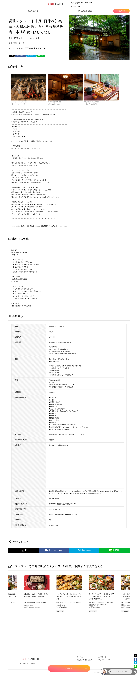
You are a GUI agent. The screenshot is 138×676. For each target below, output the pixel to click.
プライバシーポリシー (106, 660)
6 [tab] (77, 620)
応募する (69, 668)
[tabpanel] (69, 594)
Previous (7, 594)
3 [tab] (67, 620)
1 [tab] (61, 620)
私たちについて (33, 11)
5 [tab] (74, 620)
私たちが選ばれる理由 (85, 11)
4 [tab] (71, 620)
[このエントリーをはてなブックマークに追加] (135, 662)
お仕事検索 (121, 11)
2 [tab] (64, 620)
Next (131, 594)
